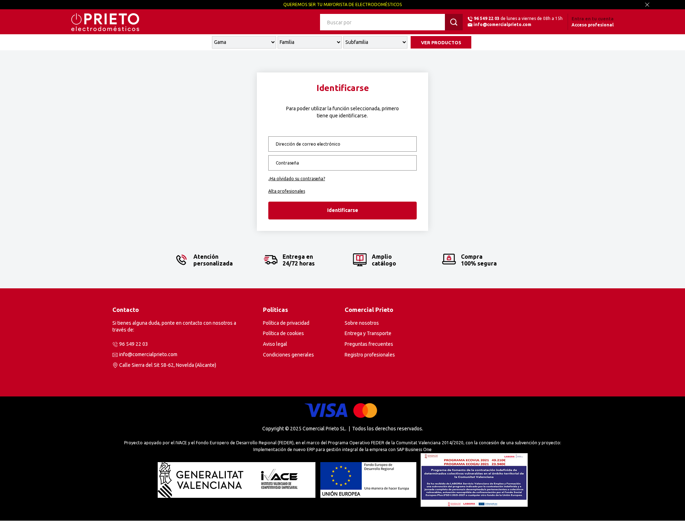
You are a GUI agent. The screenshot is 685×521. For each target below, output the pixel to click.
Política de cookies (283, 333)
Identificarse (342, 210)
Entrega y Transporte (368, 333)
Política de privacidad (286, 323)
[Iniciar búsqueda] (454, 22)
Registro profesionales (370, 355)
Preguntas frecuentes (369, 344)
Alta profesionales (286, 191)
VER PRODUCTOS (441, 42)
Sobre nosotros (362, 323)
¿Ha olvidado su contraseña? (296, 178)
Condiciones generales (288, 355)
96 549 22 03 (486, 18)
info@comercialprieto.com (502, 24)
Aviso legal (275, 344)
